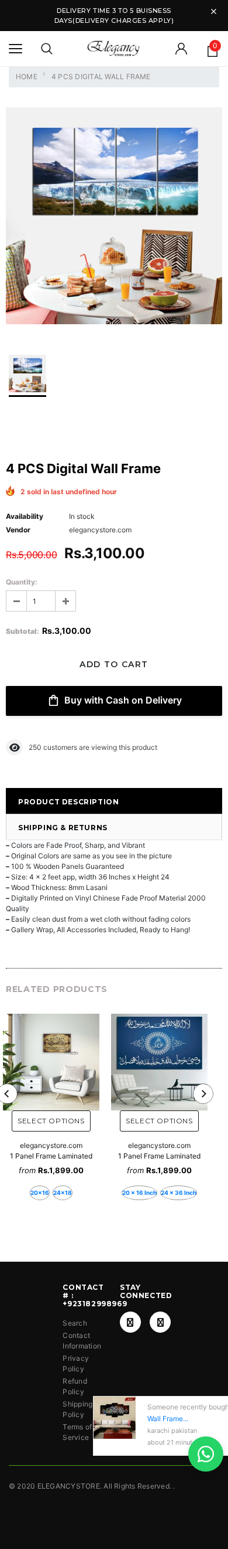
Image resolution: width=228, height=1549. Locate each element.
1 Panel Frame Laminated (51, 1155)
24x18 (62, 1192)
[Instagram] (160, 1322)
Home (26, 76)
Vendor (18, 529)
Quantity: (21, 582)
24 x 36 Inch (178, 1192)
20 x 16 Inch (139, 1192)
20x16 (39, 1192)
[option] (114, 217)
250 (35, 747)
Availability (24, 516)
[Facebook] (130, 1322)
